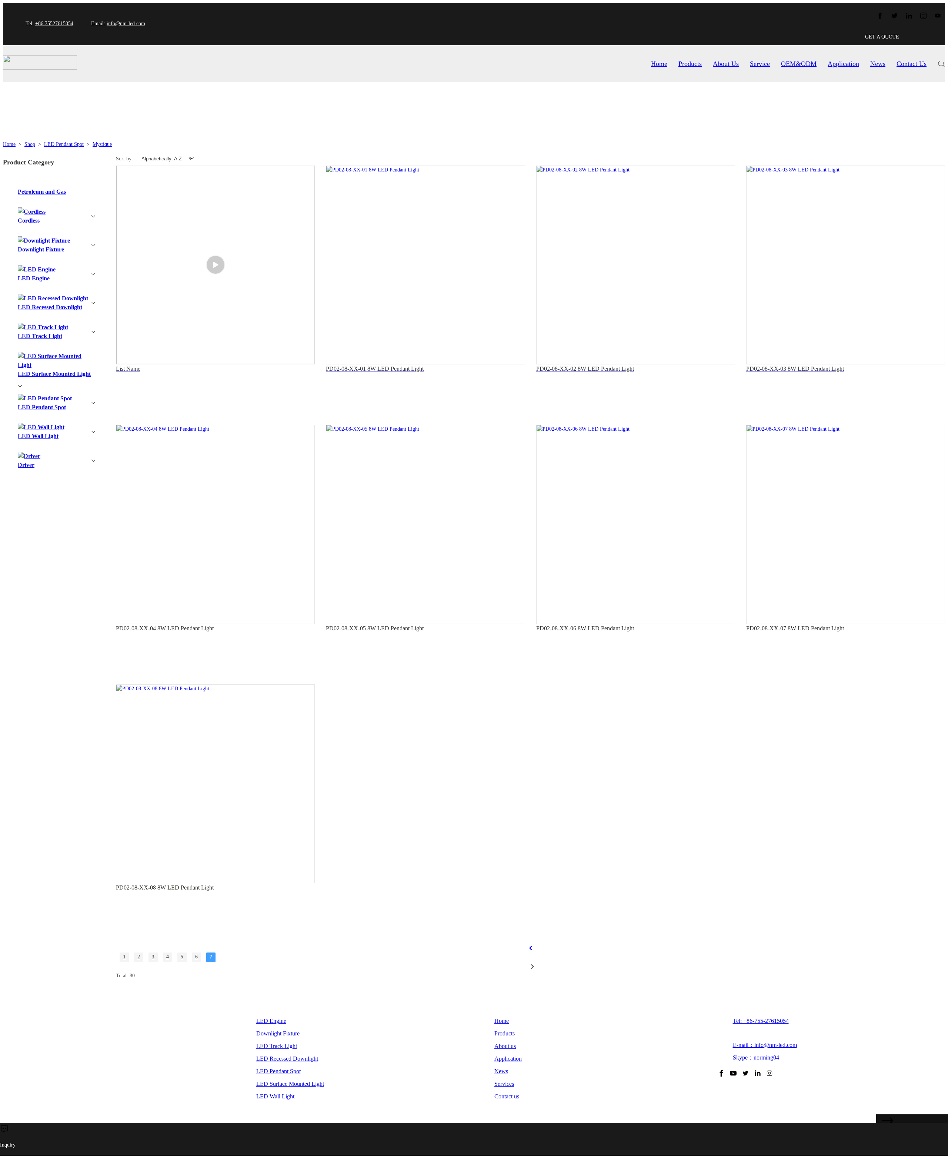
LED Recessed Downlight (287, 1058)
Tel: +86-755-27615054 (761, 1021)
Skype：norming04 (756, 1057)
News (877, 63)
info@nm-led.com (126, 23)
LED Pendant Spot (64, 144)
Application (843, 63)
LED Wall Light (275, 1096)
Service (760, 63)
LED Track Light (276, 1046)
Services (504, 1084)
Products (690, 63)
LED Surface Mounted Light (290, 1084)
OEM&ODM (799, 63)
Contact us (506, 1096)
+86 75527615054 (54, 23)
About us (505, 1046)
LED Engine (271, 1021)
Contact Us (912, 63)
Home (659, 63)
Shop (29, 144)
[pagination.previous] (530, 948)
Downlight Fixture (278, 1033)
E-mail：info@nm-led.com (765, 1045)
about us (726, 63)
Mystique (102, 144)
